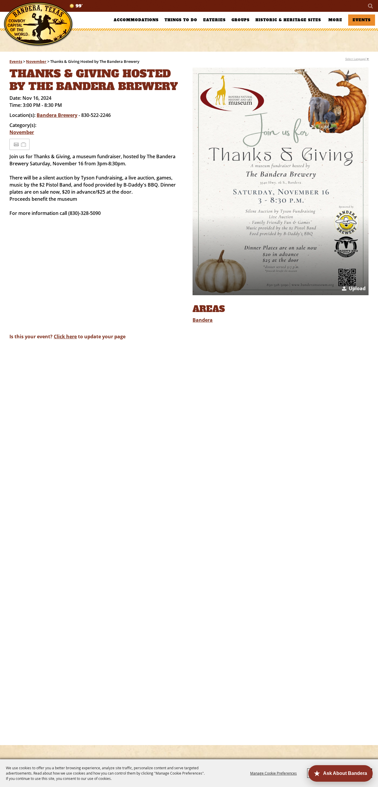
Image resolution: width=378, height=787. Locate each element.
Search (370, 6)
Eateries (214, 20)
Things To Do (180, 20)
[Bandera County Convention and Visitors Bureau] (38, 24)
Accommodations (136, 20)
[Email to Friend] (16, 144)
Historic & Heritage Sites (288, 20)
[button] (280, 181)
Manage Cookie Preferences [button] (273, 773)
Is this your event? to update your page (67, 336)
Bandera (203, 320)
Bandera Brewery (57, 115)
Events (362, 20)
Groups (241, 20)
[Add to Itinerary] (23, 144)
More (335, 20)
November (36, 61)
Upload (357, 288)
